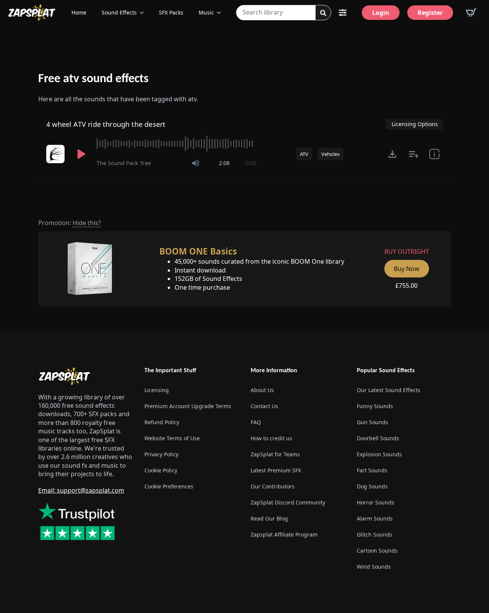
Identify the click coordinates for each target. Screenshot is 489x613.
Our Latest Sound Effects (388, 390)
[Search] (323, 13)
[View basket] (471, 12)
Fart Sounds (372, 470)
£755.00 (406, 285)
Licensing (156, 390)
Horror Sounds (375, 502)
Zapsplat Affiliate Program (284, 534)
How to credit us (271, 438)
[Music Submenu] (221, 12)
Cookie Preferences (168, 486)
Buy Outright (406, 251)
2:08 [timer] (224, 163)
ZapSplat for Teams (275, 454)
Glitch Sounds (374, 534)
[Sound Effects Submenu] (144, 12)
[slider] (176, 144)
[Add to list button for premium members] (413, 154)
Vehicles (330, 154)
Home (78, 12)
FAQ (256, 422)
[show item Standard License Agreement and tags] (434, 154)
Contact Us (264, 406)
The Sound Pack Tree (124, 163)
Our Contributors (273, 486)
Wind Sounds (374, 566)
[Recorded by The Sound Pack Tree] (56, 154)
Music (206, 12)
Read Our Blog (269, 518)
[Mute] (195, 163)
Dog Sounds (372, 486)
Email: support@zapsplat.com (81, 490)
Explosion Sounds (379, 454)
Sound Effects (119, 12)
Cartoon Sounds (377, 550)
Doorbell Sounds (378, 438)
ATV (304, 154)
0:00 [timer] (251, 163)
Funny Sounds (375, 406)
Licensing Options (415, 124)
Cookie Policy (160, 470)
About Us (262, 390)
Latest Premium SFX (276, 470)
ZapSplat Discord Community (288, 502)
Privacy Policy (161, 454)
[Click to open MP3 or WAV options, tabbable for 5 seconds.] (392, 154)
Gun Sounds (372, 422)
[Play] (81, 154)
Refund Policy (161, 422)
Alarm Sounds (375, 518)
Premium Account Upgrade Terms (187, 406)
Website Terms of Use (172, 438)
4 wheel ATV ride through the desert (105, 124)
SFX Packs (171, 12)
